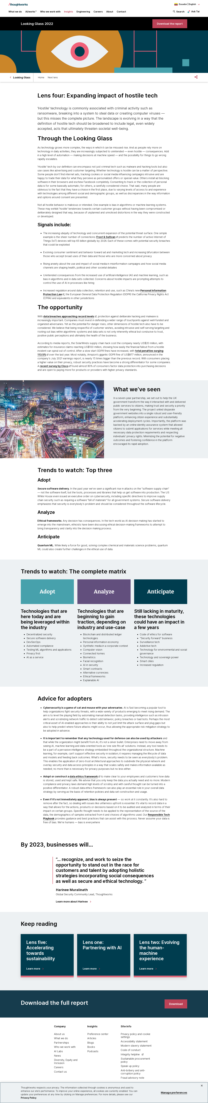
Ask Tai (195, 11)
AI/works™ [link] (31, 11)
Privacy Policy (28, 1097)
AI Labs (58, 1051)
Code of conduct (131, 1050)
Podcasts (92, 1051)
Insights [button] (68, 11)
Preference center (97, 1034)
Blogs (90, 1042)
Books (91, 1046)
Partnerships (61, 1042)
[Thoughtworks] (18, 3)
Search (180, 11)
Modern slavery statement (136, 1045)
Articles (91, 1038)
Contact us (60, 1071)
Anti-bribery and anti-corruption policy (133, 1072)
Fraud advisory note (132, 1077)
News (57, 1055)
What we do (61, 1038)
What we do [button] (15, 11)
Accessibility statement (134, 1041)
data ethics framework (84, 776)
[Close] (202, 1085)
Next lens (53, 77)
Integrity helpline (130, 1054)
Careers (58, 1067)
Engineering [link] (83, 11)
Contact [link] (121, 11)
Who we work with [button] (50, 11)
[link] (169, 23)
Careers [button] (98, 11)
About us (59, 1034)
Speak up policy (130, 1066)
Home (41, 77)
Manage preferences (174, 1092)
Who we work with (65, 1046)
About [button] (109, 11)
